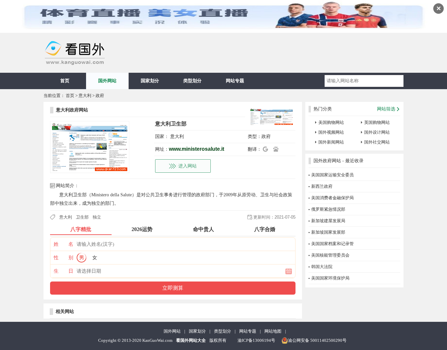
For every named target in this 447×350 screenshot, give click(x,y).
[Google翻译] (267, 149)
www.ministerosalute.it (196, 149)
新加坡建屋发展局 (328, 220)
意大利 (85, 95)
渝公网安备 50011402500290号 (317, 340)
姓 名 (63, 244)
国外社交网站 (377, 142)
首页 (64, 80)
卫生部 (82, 217)
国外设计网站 (377, 132)
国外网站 (107, 80)
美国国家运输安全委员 (332, 174)
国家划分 (150, 80)
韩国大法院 (321, 266)
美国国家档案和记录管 (332, 243)
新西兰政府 (321, 186)
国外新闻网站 (331, 142)
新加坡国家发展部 (328, 232)
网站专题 (235, 80)
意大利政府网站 (72, 109)
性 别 (63, 257)
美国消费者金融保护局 (332, 197)
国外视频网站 (331, 132)
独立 (97, 217)
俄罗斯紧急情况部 (328, 209)
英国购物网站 (377, 122)
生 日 (63, 271)
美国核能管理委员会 (330, 255)
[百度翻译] (277, 149)
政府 (100, 95)
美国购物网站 (331, 122)
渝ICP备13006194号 (256, 340)
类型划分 (192, 80)
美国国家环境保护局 (330, 278)
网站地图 (272, 331)
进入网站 (187, 166)
